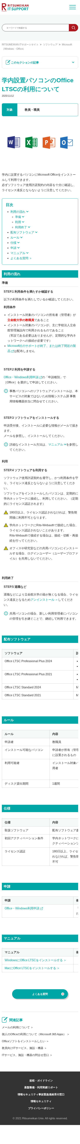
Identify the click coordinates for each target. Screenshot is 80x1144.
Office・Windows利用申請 (21, 377)
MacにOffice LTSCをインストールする (31, 968)
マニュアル (17, 253)
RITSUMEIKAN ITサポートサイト (20, 44)
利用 (18, 222)
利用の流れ (17, 211)
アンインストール (42, 599)
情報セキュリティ (41, 1101)
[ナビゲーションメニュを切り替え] (72, 7)
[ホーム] (15, 7)
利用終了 (21, 227)
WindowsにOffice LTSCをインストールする (34, 960)
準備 (18, 216)
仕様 (13, 242)
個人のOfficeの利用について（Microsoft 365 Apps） (34, 1034)
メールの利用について (16, 1027)
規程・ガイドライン (41, 1080)
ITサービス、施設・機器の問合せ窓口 (25, 1055)
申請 (13, 247)
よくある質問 (19, 258)
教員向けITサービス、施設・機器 (22, 1048)
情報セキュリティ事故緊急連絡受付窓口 (41, 1094)
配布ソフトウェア (22, 232)
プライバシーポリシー (41, 1108)
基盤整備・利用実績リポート (41, 1087)
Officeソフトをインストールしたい (23, 1041)
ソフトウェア (50, 44)
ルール (14, 237)
